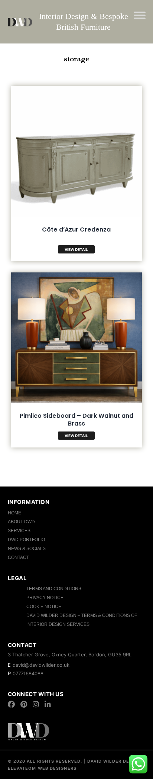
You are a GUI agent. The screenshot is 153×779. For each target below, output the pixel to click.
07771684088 (28, 673)
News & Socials (27, 548)
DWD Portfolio (26, 539)
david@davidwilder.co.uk (41, 665)
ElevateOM (22, 768)
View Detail (76, 249)
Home (14, 512)
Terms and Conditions (53, 588)
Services (19, 530)
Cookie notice (43, 606)
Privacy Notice (45, 597)
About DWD (21, 521)
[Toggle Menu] (140, 15)
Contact (18, 557)
